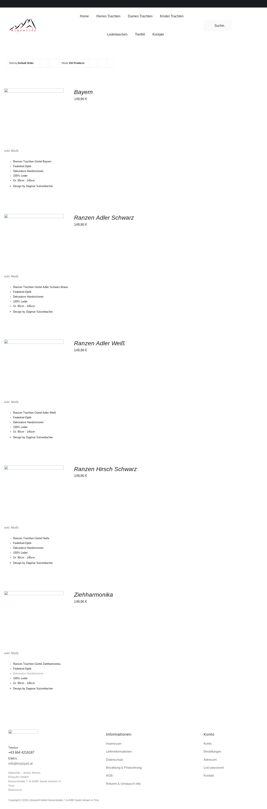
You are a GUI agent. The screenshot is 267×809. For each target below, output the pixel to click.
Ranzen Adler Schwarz (104, 217)
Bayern (83, 92)
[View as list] (111, 63)
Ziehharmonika (93, 594)
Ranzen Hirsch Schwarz (105, 469)
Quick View (37, 118)
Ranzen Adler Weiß (99, 343)
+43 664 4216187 (21, 752)
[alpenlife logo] (23, 19)
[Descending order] (53, 63)
